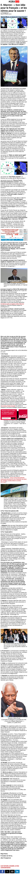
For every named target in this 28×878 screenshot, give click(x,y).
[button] (2, 871)
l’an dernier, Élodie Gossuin (8, 406)
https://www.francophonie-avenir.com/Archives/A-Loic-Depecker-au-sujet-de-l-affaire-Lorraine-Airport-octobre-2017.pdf (14, 480)
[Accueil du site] (14, 2)
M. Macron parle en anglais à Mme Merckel (12, 304)
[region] (15, 327)
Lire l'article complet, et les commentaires (10, 866)
